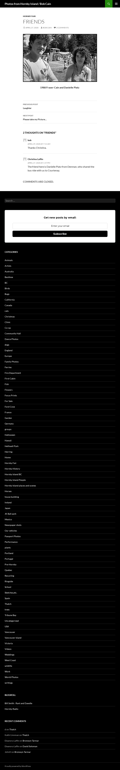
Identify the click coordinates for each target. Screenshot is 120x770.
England (8, 350)
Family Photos (12, 361)
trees (7, 609)
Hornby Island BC (13, 474)
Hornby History (12, 468)
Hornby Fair (29, 16)
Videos (8, 649)
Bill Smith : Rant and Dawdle (18, 703)
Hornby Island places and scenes (20, 485)
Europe (8, 356)
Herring (8, 451)
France (8, 412)
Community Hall (13, 333)
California (10, 299)
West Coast (10, 660)
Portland (9, 553)
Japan (7, 508)
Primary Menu (116, 4)
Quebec (8, 570)
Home (8, 457)
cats (7, 311)
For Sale (8, 401)
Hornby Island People (15, 480)
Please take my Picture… (35, 117)
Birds (7, 288)
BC (6, 282)
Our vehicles (11, 530)
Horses (8, 491)
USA (7, 626)
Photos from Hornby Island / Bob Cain (28, 3)
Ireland (8, 502)
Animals (9, 260)
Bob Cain (47, 27)
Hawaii (8, 440)
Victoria (9, 643)
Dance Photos (11, 339)
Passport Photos (13, 536)
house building (12, 496)
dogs (7, 344)
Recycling (9, 575)
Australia (9, 271)
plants (8, 547)
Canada (8, 305)
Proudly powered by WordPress (18, 766)
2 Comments (62, 27)
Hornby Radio (11, 709)
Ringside (9, 581)
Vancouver (10, 632)
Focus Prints (11, 395)
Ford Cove (10, 406)
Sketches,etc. (11, 592)
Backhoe (9, 277)
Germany (9, 423)
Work (7, 671)
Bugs (7, 294)
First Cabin (10, 378)
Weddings (9, 654)
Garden (8, 418)
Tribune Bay (10, 615)
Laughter (30, 106)
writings (9, 682)
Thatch (8, 604)
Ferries (8, 367)
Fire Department (13, 373)
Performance (11, 542)
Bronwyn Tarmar (31, 740)
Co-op (8, 327)
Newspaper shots (13, 525)
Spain (7, 598)
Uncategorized (12, 620)
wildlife (8, 666)
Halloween (10, 435)
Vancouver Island (13, 637)
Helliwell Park (11, 446)
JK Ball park (10, 513)
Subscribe (60, 233)
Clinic (7, 322)
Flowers (8, 389)
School (8, 587)
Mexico (8, 519)
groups (8, 429)
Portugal (9, 558)
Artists (8, 265)
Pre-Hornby (10, 564)
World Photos (11, 677)
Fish (7, 384)
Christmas (10, 316)
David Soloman (30, 746)
